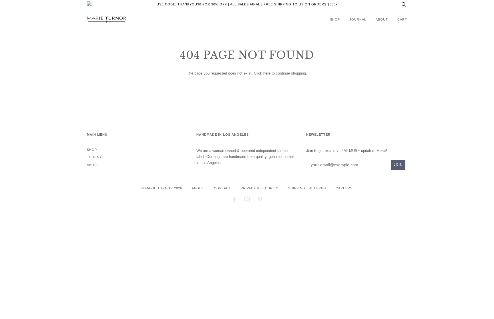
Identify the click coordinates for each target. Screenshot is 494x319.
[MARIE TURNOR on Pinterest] (260, 200)
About (382, 19)
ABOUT (198, 188)
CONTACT (222, 188)
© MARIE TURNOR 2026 (162, 188)
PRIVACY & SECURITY (259, 188)
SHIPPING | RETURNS (307, 188)
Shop (335, 19)
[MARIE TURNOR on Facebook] (234, 200)
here (266, 73)
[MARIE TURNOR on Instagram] (247, 200)
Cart (402, 19)
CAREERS (344, 188)
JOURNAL (357, 19)
